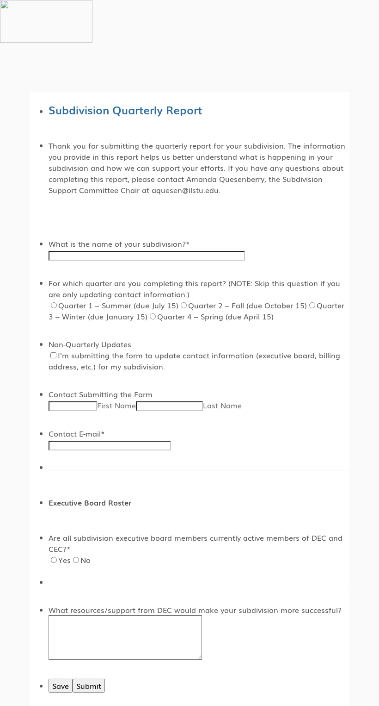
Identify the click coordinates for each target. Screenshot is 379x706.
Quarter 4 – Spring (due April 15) (215, 316)
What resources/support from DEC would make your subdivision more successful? (195, 609)
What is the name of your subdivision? (119, 243)
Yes (64, 559)
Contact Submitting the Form (101, 394)
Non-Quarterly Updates (90, 344)
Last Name (222, 405)
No (85, 559)
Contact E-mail (77, 433)
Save (60, 685)
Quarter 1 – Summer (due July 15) (118, 305)
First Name (116, 405)
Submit (88, 685)
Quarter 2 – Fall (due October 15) (247, 305)
